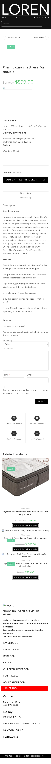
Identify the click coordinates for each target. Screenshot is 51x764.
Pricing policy (12, 717)
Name (6, 375)
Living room (10, 643)
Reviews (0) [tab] (25, 198)
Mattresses (16, 172)
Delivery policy (13, 730)
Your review (9, 348)
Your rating (8, 341)
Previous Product (13, 38)
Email (30, 375)
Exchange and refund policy (21, 723)
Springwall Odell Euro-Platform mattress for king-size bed (25, 564)
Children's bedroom (16, 669)
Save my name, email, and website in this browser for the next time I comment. (25, 392)
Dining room (11, 649)
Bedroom (9, 656)
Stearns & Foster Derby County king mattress (25, 538)
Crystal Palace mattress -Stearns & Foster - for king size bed (25, 513)
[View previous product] (4, 37)
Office (7, 662)
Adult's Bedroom (14, 682)
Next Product (39, 38)
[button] (47, 23)
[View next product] (47, 37)
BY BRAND (11, 688)
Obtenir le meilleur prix (25, 179)
